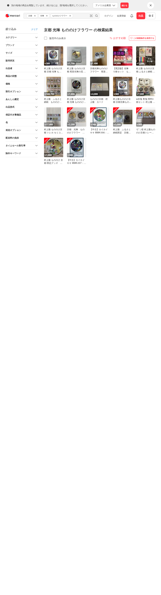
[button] (35, 16)
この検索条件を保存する (143, 38)
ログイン (108, 15)
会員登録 (121, 15)
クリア (34, 29)
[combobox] (61, 16)
